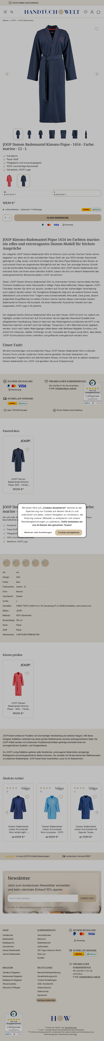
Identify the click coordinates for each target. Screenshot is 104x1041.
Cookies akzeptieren (68, 532)
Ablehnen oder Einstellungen (38, 532)
